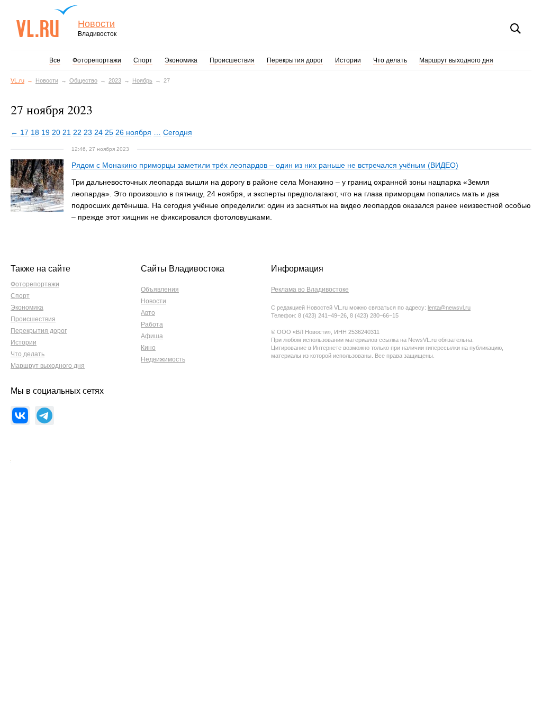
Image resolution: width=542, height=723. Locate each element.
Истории (348, 60)
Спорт (142, 60)
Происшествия (232, 60)
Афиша (152, 336)
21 (66, 132)
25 (109, 132)
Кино (148, 347)
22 (77, 132)
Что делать (390, 60)
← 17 (20, 132)
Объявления (160, 289)
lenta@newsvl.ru (449, 307)
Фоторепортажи (97, 60)
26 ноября (133, 132)
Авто (148, 313)
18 (35, 132)
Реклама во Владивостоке (310, 289)
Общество (83, 80)
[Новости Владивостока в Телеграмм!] (44, 415)
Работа (152, 324)
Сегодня (177, 132)
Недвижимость (163, 359)
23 (88, 132)
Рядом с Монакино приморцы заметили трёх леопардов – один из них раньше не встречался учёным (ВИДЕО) (264, 165)
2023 (115, 80)
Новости (96, 24)
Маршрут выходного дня (456, 60)
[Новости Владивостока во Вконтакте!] (20, 415)
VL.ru (47, 21)
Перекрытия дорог (295, 60)
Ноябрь (142, 80)
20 (56, 132)
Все (54, 60)
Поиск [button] (515, 28)
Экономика (181, 60)
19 (45, 132)
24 (98, 132)
